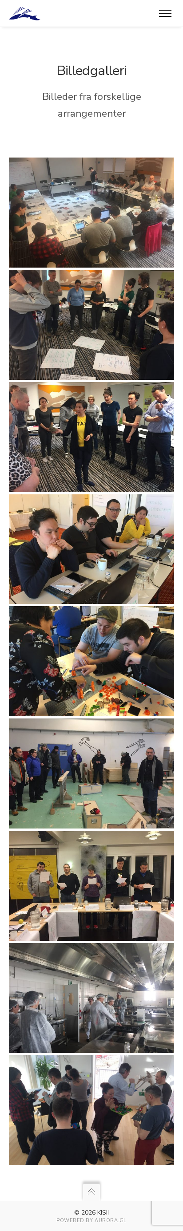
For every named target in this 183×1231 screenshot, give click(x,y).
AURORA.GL (111, 1220)
